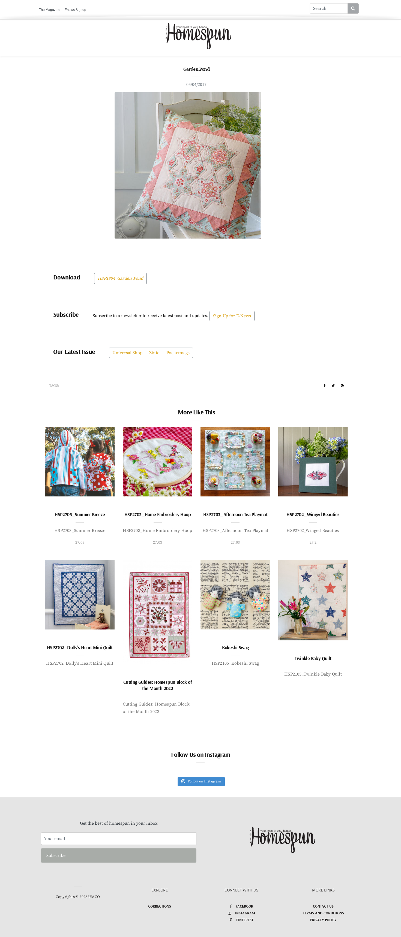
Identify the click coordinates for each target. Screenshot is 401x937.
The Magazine (49, 10)
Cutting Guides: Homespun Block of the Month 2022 (157, 685)
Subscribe (55, 855)
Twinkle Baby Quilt (313, 658)
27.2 (313, 542)
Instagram (245, 913)
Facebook (244, 906)
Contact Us (323, 906)
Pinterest (244, 919)
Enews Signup (75, 10)
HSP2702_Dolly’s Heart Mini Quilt (80, 647)
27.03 (79, 542)
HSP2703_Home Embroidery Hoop (157, 514)
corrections (159, 906)
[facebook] (324, 386)
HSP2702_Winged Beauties (312, 514)
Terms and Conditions (323, 913)
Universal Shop (127, 352)
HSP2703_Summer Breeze (80, 514)
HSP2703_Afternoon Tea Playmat (235, 514)
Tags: (54, 385)
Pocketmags (178, 352)
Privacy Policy (323, 919)
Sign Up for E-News (232, 316)
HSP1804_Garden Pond (120, 278)
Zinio (154, 352)
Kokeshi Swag (235, 647)
